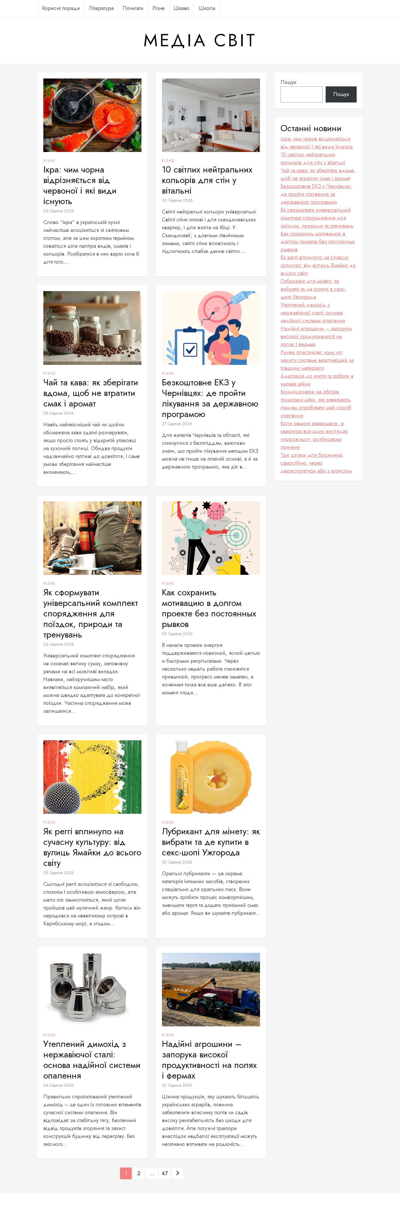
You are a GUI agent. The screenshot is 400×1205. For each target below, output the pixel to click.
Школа (207, 8)
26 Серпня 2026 (58, 644)
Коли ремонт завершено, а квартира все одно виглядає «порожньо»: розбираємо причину (314, 435)
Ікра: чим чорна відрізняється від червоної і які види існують (80, 185)
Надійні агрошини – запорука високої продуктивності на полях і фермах (209, 1060)
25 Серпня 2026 (58, 873)
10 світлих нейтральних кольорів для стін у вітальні (207, 180)
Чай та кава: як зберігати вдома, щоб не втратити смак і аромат (90, 393)
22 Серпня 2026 (177, 1085)
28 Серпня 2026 (58, 413)
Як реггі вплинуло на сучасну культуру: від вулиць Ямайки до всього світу (92, 847)
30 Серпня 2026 (58, 211)
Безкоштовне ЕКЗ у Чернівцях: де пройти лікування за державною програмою (210, 398)
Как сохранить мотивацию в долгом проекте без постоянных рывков (209, 608)
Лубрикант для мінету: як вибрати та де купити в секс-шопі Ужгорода (211, 842)
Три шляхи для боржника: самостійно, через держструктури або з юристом (316, 463)
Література (101, 8)
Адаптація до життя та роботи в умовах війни (317, 380)
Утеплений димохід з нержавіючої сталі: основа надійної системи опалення (92, 1060)
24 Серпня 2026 (58, 1085)
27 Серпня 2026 (177, 424)
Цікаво (181, 8)
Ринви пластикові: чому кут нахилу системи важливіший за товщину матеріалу (317, 360)
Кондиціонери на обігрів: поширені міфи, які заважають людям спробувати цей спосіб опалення (316, 403)
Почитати (133, 8)
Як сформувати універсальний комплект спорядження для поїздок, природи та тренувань (90, 613)
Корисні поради (61, 8)
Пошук (288, 82)
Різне (159, 8)
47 (164, 1173)
